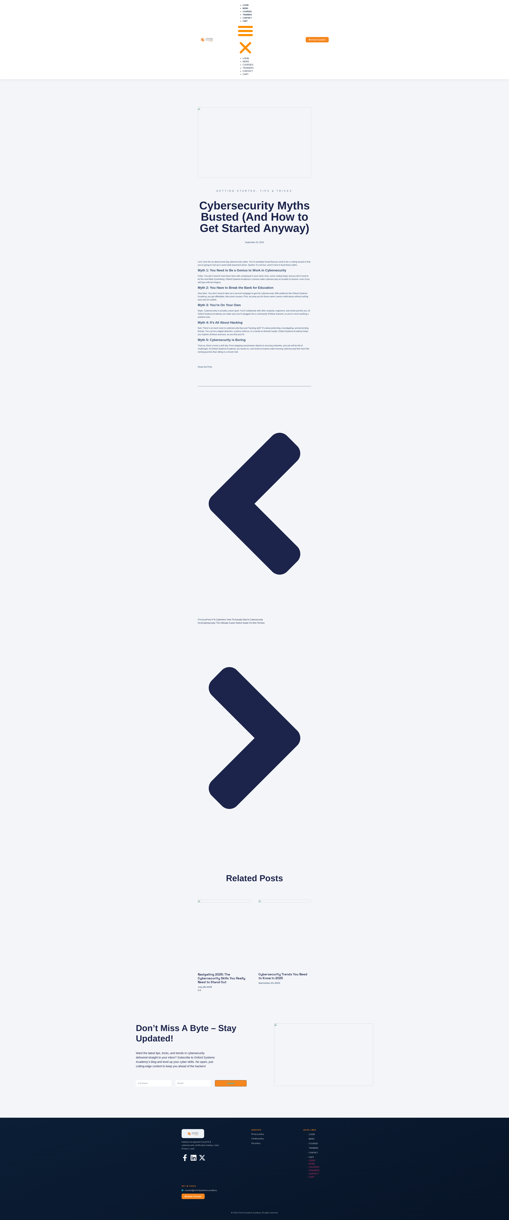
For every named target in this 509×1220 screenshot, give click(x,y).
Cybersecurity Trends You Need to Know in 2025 (282, 976)
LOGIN (246, 5)
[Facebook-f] (185, 1157)
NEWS (245, 8)
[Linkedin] (193, 1157)
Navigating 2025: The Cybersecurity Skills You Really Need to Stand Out (221, 978)
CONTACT (247, 18)
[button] (245, 40)
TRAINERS (247, 15)
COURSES (247, 11)
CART (245, 21)
